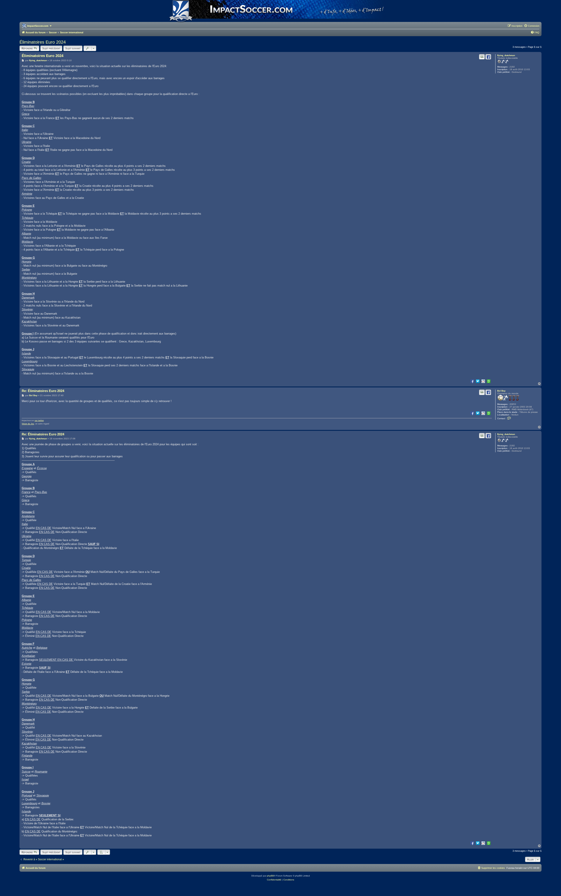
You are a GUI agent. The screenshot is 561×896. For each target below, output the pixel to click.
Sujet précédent (51, 48)
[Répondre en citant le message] (482, 56)
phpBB (270, 876)
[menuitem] (531, 26)
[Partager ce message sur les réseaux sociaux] (488, 56)
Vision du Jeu (28, 424)
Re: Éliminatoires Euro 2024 (43, 391)
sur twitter (39, 420)
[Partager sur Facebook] (472, 381)
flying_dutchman (506, 55)
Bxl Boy (501, 391)
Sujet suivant (72, 48)
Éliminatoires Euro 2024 (43, 42)
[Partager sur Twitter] (477, 381)
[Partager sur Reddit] (483, 381)
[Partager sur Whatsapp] (488, 381)
